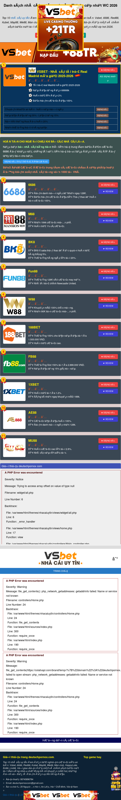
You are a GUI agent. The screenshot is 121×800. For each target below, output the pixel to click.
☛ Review (108, 191)
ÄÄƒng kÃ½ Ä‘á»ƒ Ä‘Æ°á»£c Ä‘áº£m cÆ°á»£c (26, 161)
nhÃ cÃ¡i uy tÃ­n (20, 18)
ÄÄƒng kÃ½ (102, 109)
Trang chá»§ (60, 570)
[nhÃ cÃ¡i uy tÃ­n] (60, 558)
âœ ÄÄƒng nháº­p (108, 78)
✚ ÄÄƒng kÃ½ (108, 70)
